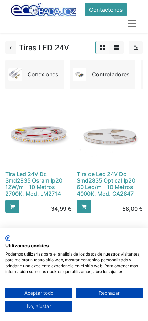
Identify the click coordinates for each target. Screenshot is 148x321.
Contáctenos (106, 9)
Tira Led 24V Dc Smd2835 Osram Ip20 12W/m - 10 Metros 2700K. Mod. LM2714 (33, 183)
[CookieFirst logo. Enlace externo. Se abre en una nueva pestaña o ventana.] (7, 238)
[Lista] (116, 47)
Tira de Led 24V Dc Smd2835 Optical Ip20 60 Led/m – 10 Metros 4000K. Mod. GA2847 (106, 183)
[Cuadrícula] (102, 47)
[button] (12, 206)
